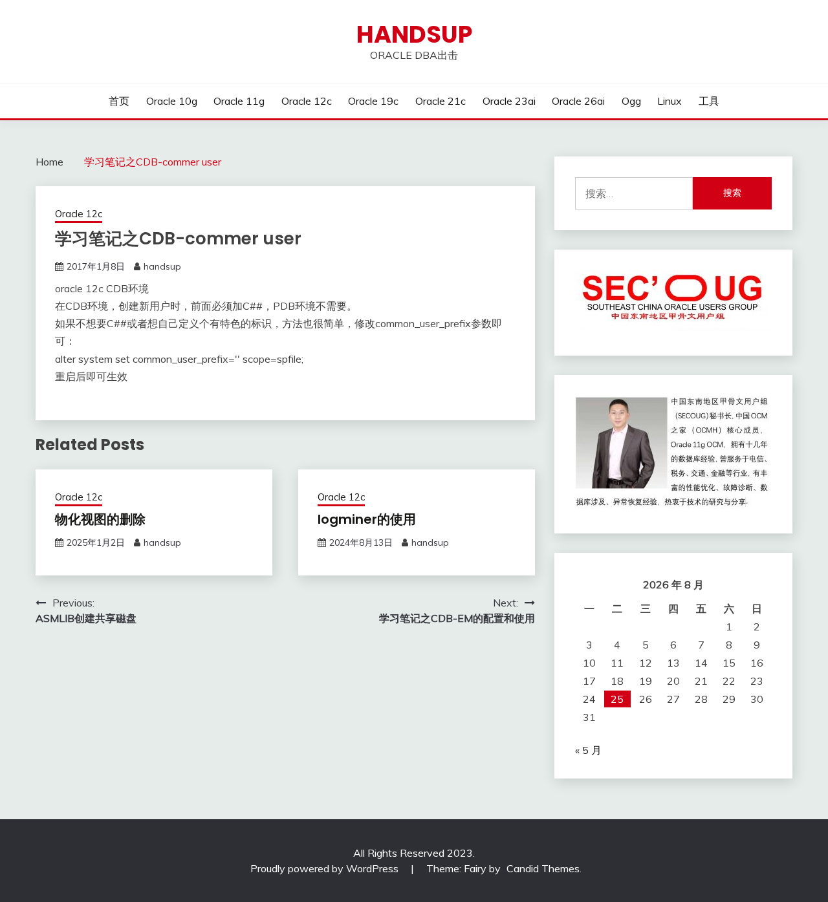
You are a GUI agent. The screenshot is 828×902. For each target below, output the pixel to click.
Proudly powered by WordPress (325, 868)
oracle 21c (440, 100)
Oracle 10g (171, 100)
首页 (119, 100)
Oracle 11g (239, 100)
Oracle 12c (306, 100)
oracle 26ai (578, 100)
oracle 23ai (509, 100)
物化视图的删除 (100, 519)
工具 (709, 100)
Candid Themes (543, 868)
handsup (414, 34)
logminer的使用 (367, 519)
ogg (631, 100)
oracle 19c (373, 100)
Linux (669, 100)
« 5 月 (588, 750)
